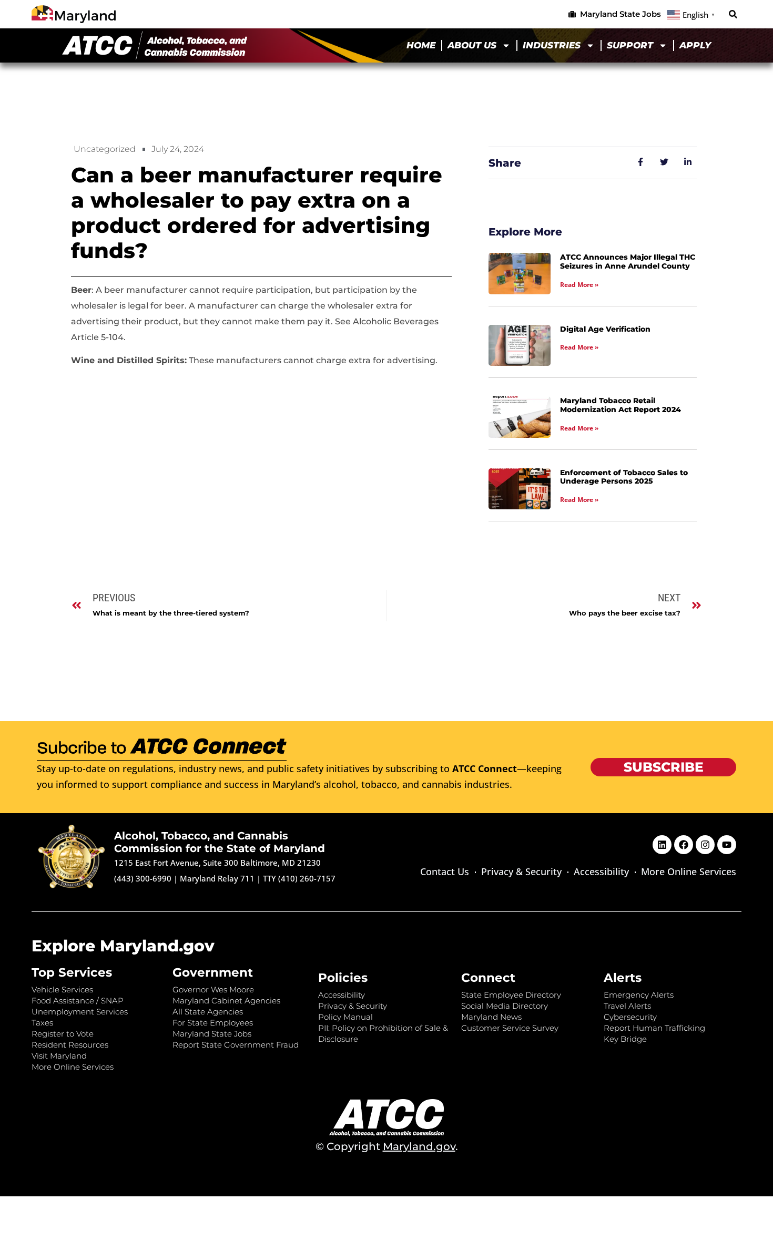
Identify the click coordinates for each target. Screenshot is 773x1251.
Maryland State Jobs (211, 1034)
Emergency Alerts (639, 995)
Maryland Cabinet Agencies (226, 1001)
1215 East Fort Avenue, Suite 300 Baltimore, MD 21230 (217, 862)
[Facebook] (683, 844)
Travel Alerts (627, 1006)
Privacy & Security (521, 871)
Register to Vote (63, 1034)
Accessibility (601, 871)
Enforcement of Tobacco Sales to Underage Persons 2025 (624, 477)
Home (420, 45)
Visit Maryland (59, 1056)
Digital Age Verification (605, 329)
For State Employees (212, 1023)
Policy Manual (345, 1017)
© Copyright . (387, 1146)
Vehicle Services (62, 989)
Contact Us (444, 871)
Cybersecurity (630, 1017)
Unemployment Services (80, 1012)
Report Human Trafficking (654, 1028)
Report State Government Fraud (235, 1045)
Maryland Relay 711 (218, 878)
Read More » (579, 284)
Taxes (42, 1023)
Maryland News (491, 1017)
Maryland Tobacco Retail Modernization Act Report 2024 (620, 405)
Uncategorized (105, 149)
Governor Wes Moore (213, 989)
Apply (695, 45)
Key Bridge (625, 1039)
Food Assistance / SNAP (78, 1001)
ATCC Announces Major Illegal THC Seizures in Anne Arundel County (627, 261)
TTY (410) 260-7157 (299, 878)
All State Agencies (207, 1012)
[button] (732, 14)
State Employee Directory (511, 995)
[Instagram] (705, 844)
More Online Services (688, 871)
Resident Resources (70, 1045)
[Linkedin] (662, 844)
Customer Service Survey (509, 1028)
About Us (471, 45)
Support (630, 45)
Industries (552, 45)
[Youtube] (726, 844)
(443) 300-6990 (142, 878)
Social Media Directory (504, 1006)
